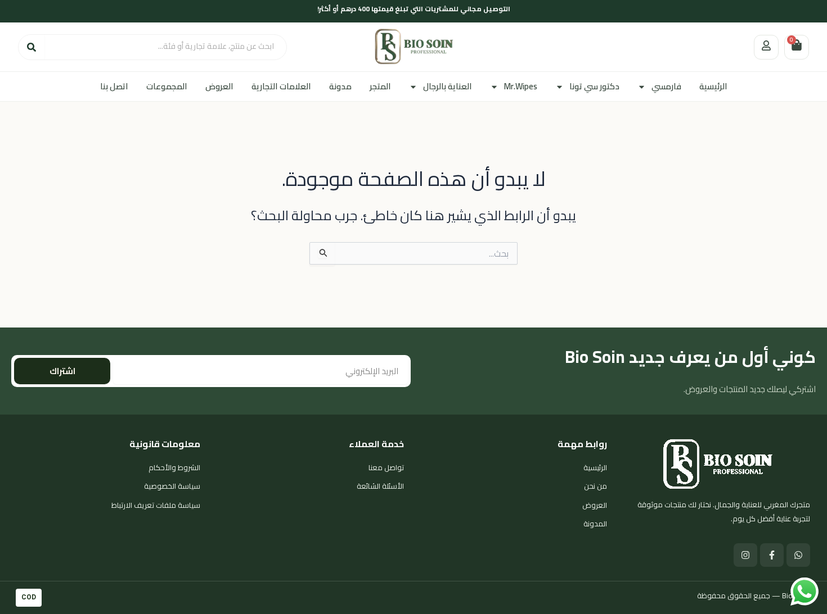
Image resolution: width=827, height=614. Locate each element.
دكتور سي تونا (594, 86)
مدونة (340, 86)
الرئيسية (713, 86)
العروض (219, 86)
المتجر (380, 86)
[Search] (31, 47)
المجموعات (166, 86)
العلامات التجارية (281, 86)
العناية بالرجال (447, 86)
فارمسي (666, 86)
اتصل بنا (114, 86)
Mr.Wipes (520, 86)
